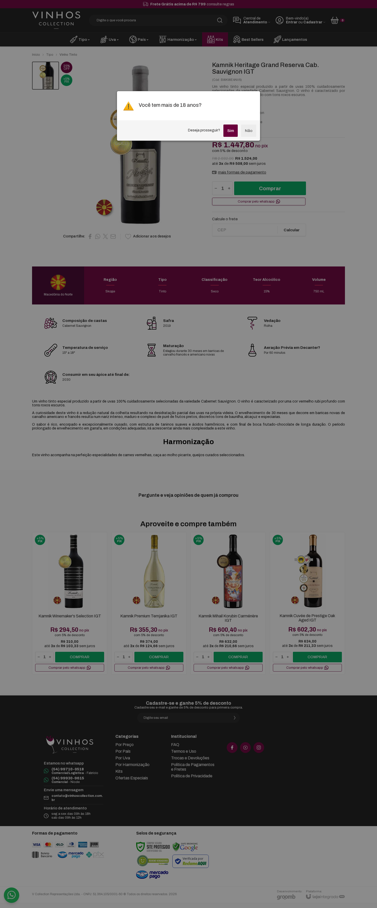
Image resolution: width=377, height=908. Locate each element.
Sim (230, 131)
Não (248, 131)
